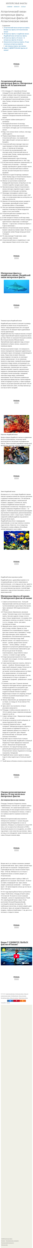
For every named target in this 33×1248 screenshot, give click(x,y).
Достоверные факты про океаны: (15, 46)
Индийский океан (14, 996)
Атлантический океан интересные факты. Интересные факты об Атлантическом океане (17, 30)
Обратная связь (4, 1244)
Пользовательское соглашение (12, 1240)
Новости (16, 6)
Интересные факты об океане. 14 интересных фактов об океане (14, 39)
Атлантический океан (10, 994)
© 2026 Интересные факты (6, 1238)
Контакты (3, 1240)
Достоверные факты (5, 998)
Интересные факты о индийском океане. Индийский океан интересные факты (16, 35)
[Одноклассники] (23, 1001)
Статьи (23, 6)
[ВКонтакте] (10, 1001)
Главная (9, 6)
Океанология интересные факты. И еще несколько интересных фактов (16, 43)
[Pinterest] (16, 1001)
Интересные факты (16, 3)
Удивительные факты (23, 998)
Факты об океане (22, 996)
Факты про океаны (14, 998)
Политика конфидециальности (7, 1242)
